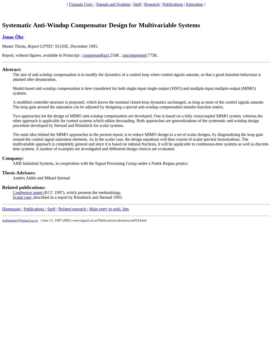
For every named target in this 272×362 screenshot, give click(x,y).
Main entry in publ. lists (109, 209)
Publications (173, 4)
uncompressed (135, 55)
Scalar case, (23, 197)
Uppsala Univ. (81, 4)
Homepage (12, 209)
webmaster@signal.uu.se (20, 220)
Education (194, 4)
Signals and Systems (113, 4)
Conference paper (28, 192)
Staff (137, 4)
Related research (72, 209)
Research (152, 4)
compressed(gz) (96, 55)
